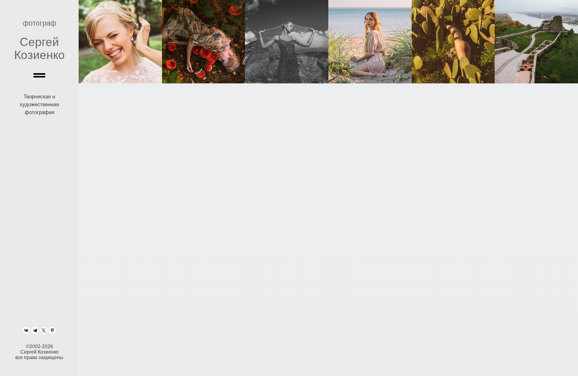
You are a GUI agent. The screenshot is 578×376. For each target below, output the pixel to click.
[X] (43, 330)
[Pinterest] (52, 330)
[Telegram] (35, 330)
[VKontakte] (26, 330)
